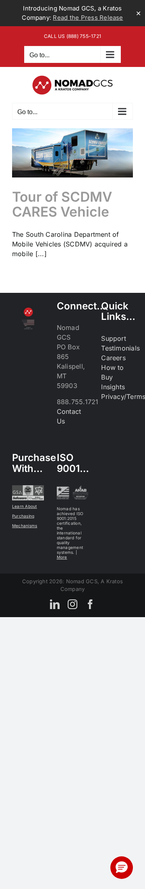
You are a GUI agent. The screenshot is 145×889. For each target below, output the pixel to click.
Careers (113, 358)
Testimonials (120, 348)
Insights (113, 387)
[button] (121, 867)
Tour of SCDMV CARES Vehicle (62, 204)
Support (113, 338)
